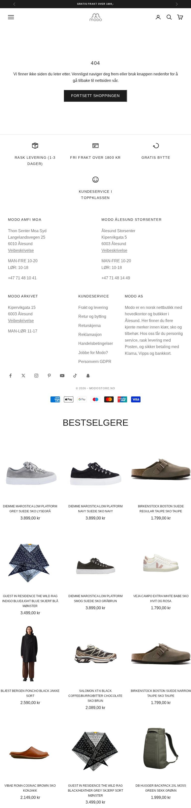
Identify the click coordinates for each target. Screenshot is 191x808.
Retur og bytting (92, 316)
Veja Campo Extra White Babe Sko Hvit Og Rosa (161, 598)
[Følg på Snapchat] (88, 375)
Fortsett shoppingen (95, 96)
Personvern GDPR (94, 361)
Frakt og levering (93, 307)
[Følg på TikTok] (75, 375)
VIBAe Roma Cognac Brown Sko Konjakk (30, 788)
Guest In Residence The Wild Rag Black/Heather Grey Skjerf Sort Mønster (95, 790)
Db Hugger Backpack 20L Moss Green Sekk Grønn (161, 788)
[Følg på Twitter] (23, 375)
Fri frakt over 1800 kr (95, 158)
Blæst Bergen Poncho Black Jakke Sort (30, 693)
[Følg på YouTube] (62, 375)
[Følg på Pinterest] (49, 375)
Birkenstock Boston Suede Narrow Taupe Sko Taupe (161, 693)
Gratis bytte (156, 158)
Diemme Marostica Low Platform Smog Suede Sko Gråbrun (95, 598)
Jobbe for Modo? (93, 353)
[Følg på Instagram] (36, 375)
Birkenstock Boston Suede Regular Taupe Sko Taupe (161, 509)
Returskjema (89, 325)
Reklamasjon (90, 334)
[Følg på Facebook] (10, 375)
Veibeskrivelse (21, 250)
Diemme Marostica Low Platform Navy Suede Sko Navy (95, 509)
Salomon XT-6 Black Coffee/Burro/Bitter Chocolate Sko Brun (95, 696)
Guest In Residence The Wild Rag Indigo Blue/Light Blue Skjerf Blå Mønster (30, 601)
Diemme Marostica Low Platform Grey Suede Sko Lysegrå (30, 509)
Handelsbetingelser (95, 343)
